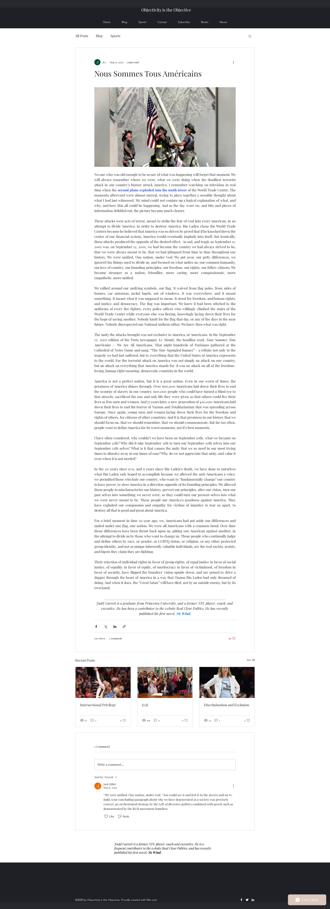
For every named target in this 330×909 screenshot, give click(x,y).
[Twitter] (247, 900)
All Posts (81, 35)
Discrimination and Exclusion (226, 705)
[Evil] (165, 682)
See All (251, 660)
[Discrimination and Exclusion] (227, 682)
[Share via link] (124, 626)
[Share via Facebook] (96, 626)
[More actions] (233, 62)
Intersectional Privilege (98, 705)
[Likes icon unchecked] (106, 816)
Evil (145, 705)
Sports (115, 35)
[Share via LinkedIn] (115, 626)
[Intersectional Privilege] (103, 682)
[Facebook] (241, 900)
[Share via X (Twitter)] (105, 626)
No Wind (154, 852)
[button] (250, 36)
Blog (99, 35)
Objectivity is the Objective (166, 10)
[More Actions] (233, 786)
